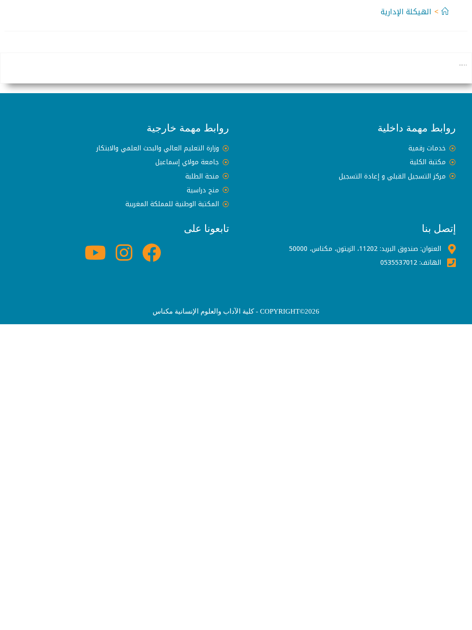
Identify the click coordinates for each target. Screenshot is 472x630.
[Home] (444, 12)
